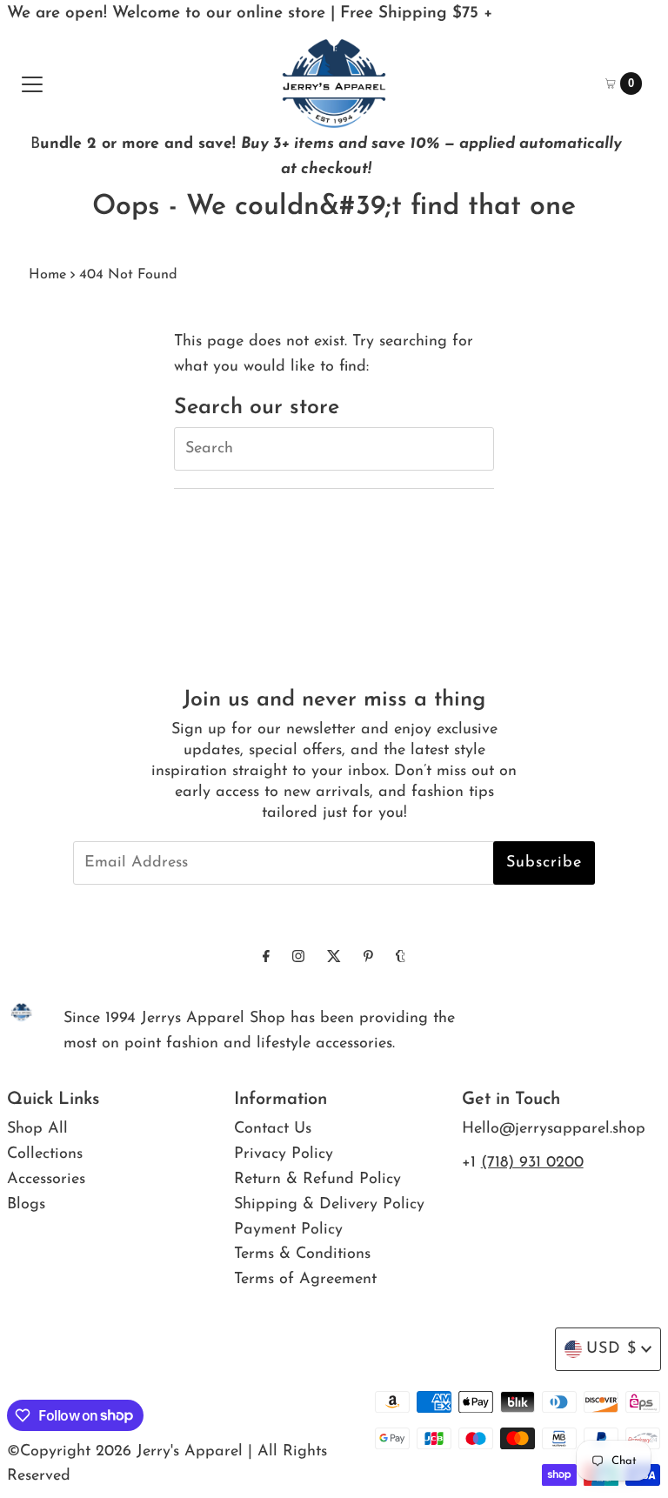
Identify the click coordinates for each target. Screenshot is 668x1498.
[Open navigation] (32, 83)
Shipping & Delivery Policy (329, 1205)
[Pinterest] (368, 958)
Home (47, 275)
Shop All (37, 1129)
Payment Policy (288, 1230)
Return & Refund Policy (317, 1179)
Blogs (26, 1205)
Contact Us (272, 1129)
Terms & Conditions (302, 1254)
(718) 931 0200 (532, 1163)
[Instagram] (298, 958)
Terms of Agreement (305, 1279)
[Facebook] (266, 958)
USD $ (611, 1349)
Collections (45, 1154)
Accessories (46, 1179)
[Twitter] (334, 958)
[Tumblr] (400, 958)
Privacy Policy (283, 1154)
